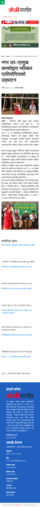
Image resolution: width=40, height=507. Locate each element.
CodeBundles (18, 505)
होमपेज (2, 56)
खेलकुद (8, 56)
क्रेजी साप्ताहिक (19, 88)
